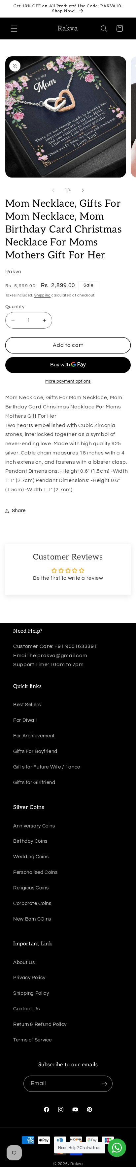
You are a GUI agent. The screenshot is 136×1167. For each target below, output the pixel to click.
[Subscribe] (104, 1084)
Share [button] (19, 510)
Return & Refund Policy (40, 1024)
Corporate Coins (32, 903)
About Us (24, 962)
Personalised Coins (35, 872)
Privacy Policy (29, 977)
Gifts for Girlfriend (34, 782)
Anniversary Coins (34, 825)
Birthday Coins (30, 841)
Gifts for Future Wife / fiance (46, 767)
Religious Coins (31, 887)
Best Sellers (27, 704)
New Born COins (32, 919)
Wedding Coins (31, 856)
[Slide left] (53, 190)
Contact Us (26, 1008)
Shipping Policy (31, 993)
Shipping (42, 295)
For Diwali (25, 720)
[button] (13, 28)
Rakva (76, 1164)
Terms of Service (32, 1039)
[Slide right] (83, 190)
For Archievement (34, 735)
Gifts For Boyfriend (35, 751)
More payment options (68, 381)
